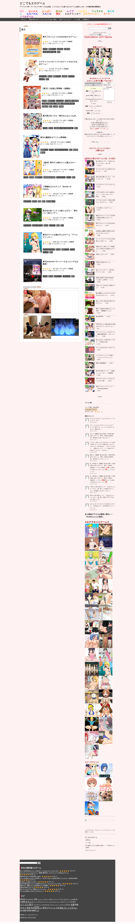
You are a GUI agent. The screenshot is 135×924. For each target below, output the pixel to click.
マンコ (52, 904)
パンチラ (71, 76)
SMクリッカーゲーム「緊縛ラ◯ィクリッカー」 (33, 889)
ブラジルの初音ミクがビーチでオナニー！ (32, 891)
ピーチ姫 (42, 904)
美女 (58, 14)
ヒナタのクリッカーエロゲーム (105, 184)
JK (26, 899)
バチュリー (66, 276)
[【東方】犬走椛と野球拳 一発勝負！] (32, 87)
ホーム (23, 19)
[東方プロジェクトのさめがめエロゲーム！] (32, 35)
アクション (43, 76)
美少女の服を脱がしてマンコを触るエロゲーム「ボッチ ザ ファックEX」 (41, 883)
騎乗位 (34, 910)
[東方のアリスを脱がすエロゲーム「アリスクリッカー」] (32, 233)
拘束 (54, 908)
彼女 (41, 908)
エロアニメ (27, 201)
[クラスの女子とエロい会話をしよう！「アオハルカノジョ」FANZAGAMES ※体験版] (89, 194)
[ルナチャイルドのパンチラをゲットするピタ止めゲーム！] (30, 60)
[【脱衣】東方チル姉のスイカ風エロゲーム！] (32, 161)
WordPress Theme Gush (28, 917)
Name (109, 82)
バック (67, 902)
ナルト (57, 902)
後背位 (45, 908)
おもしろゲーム (37, 225)
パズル (45, 49)
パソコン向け (26, 904)
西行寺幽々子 (50, 201)
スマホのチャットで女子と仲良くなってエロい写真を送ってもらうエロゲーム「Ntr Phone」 (102, 444)
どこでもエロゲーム (32, 3)
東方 (58, 52)
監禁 (21, 910)
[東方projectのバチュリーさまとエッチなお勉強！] (32, 260)
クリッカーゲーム (49, 249)
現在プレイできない (69, 908)
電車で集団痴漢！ (101, 363)
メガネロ (67, 905)
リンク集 (77, 19)
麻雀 (38, 910)
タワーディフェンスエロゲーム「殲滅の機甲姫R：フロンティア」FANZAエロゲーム (44, 873)
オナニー (29, 902)
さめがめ (60, 49)
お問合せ (86, 19)
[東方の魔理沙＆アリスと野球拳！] (31, 135)
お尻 (35, 899)
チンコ (40, 902)
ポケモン (47, 904)
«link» (94, 88)
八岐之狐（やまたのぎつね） (63, 128)
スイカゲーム (60, 177)
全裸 (72, 904)
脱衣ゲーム (52, 49)
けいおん (39, 899)
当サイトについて (65, 19)
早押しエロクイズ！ (102, 254)
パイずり (72, 902)
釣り (62, 225)
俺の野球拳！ (100, 316)
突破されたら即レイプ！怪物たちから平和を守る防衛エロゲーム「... (105, 249)
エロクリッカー (73, 14)
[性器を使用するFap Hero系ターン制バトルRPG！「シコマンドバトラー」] (89, 280)
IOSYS (34, 201)
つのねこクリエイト (61, 150)
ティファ (45, 902)
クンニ (35, 902)
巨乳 (37, 907)
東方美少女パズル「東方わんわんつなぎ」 (60, 116)
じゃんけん (60, 101)
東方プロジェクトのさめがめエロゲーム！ (60, 37)
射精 (32, 908)
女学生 (22, 908)
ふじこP (42, 79)
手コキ (50, 908)
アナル (61, 899)
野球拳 (61, 106)
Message (109, 87)
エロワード (58, 276)
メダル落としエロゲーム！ (104, 208)
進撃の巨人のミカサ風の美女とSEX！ (31, 876)
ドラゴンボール (52, 902)
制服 (76, 905)
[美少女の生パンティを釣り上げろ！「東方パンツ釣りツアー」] (32, 209)
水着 (57, 908)
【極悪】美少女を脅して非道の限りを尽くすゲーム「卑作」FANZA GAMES (102, 465)
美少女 (50, 76)
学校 (28, 908)
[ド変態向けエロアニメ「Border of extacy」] (32, 185)
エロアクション (91, 14)
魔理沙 (43, 152)
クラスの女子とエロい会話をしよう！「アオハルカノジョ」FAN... (105, 194)
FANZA (23, 899)
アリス (51, 150)
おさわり (30, 899)
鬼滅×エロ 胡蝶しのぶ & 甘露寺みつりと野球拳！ (34, 885)
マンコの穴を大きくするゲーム (105, 347)
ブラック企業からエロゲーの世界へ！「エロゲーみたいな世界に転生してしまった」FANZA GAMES (49, 878)
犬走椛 (55, 106)
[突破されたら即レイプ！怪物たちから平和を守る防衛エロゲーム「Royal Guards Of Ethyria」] (89, 249)
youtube (64, 76)
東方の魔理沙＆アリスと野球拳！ (54, 137)
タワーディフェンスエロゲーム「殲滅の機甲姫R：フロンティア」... (105, 334)
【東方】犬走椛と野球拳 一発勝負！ (57, 88)
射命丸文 (45, 106)
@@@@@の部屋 (49, 177)
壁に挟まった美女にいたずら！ (29, 882)
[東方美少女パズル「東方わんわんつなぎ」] (32, 114)
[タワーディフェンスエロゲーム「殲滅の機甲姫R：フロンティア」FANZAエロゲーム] (89, 334)
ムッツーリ (56, 904)
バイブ (62, 902)
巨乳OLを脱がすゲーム (103, 262)
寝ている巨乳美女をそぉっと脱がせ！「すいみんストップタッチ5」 (39, 871)
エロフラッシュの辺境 (69, 899)
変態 (39, 201)
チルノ (68, 177)
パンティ (52, 225)
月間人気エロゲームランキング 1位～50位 (42, 19)
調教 (24, 910)
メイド (62, 904)
